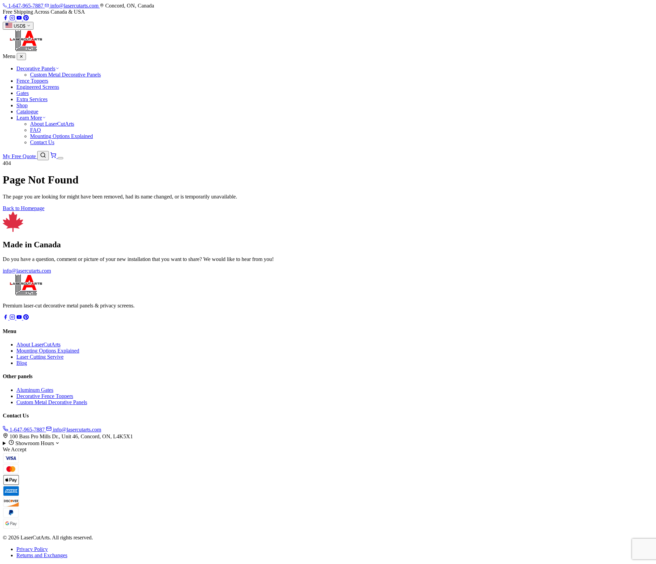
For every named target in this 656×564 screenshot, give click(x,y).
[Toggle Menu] (60, 158)
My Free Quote (20, 156)
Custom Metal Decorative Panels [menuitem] (65, 75)
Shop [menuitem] (22, 105)
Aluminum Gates (34, 390)
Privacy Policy (32, 549)
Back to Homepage (23, 208)
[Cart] (54, 156)
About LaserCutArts (38, 344)
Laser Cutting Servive (40, 357)
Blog (21, 363)
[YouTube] (19, 19)
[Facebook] (6, 19)
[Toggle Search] (43, 155)
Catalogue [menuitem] (27, 111)
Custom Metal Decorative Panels (51, 402)
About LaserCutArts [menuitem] (52, 124)
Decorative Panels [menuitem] (35, 68)
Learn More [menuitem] (29, 118)
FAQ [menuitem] (35, 130)
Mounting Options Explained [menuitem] (61, 136)
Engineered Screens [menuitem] (37, 87)
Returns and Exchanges (41, 555)
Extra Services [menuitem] (31, 99)
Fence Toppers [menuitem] (32, 81)
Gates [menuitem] (22, 93)
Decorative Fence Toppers (44, 396)
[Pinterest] (26, 19)
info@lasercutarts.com (27, 271)
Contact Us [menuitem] (42, 142)
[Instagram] (13, 19)
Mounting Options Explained (47, 351)
